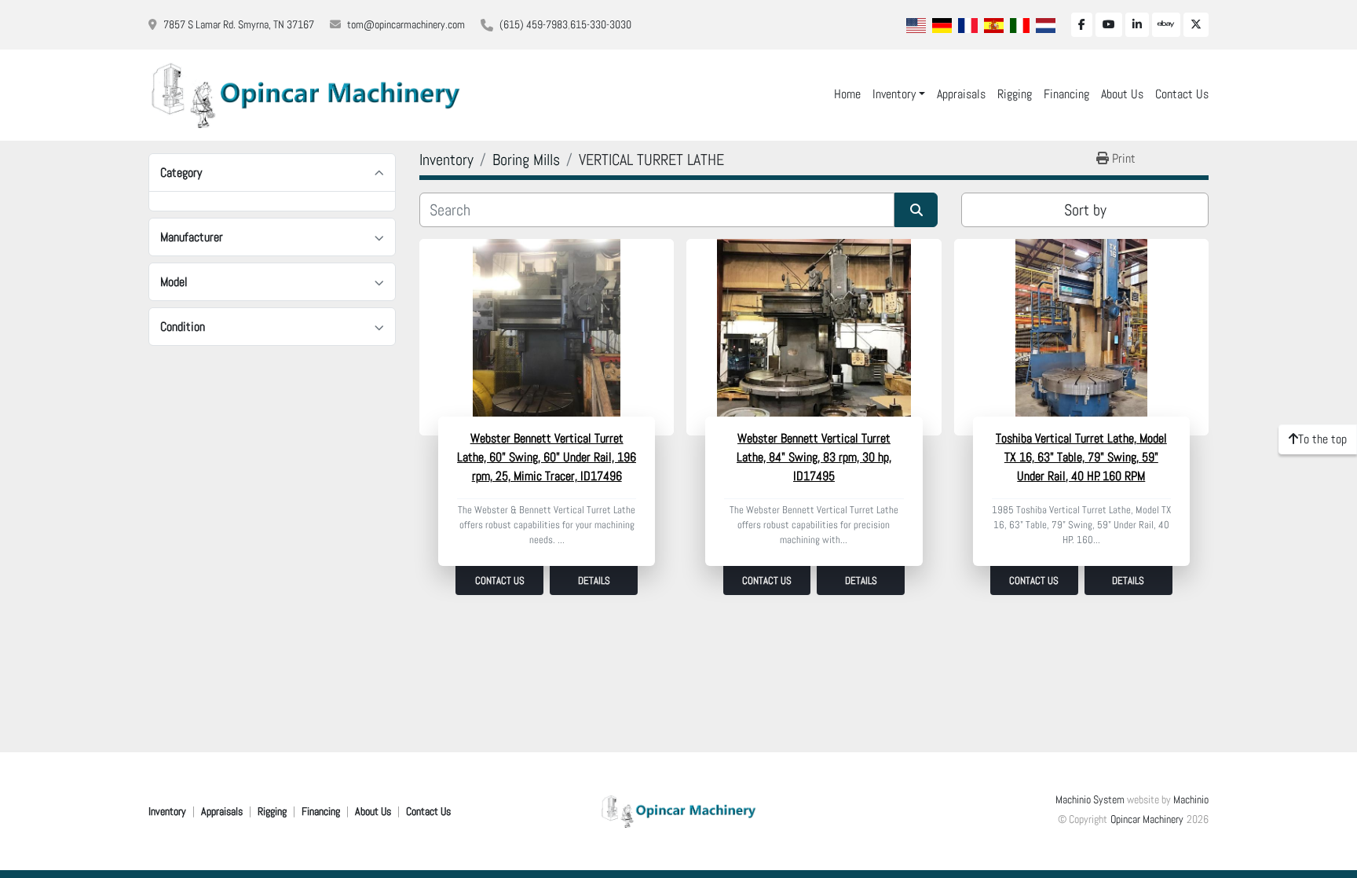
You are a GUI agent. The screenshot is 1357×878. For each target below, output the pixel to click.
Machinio (1191, 799)
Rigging (1014, 94)
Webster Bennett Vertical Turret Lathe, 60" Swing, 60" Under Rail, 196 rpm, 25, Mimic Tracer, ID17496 (546, 457)
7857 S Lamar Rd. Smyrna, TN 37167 (238, 24)
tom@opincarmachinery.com (406, 24)
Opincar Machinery (1146, 819)
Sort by (1085, 210)
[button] (898, 94)
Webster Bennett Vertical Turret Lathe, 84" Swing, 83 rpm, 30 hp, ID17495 (814, 457)
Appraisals (961, 94)
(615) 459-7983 (533, 24)
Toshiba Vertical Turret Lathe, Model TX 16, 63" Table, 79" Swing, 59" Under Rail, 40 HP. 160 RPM (1081, 457)
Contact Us (1182, 94)
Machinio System (1090, 799)
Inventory (894, 94)
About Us (1122, 94)
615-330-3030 (600, 24)
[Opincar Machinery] (678, 810)
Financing (1066, 94)
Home (847, 94)
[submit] (916, 210)
